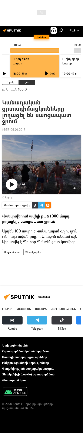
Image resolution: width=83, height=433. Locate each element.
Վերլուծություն (63, 309)
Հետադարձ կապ (14, 380)
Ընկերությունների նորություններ (25, 363)
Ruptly (8, 197)
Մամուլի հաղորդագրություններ (24, 357)
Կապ (46, 351)
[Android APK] (15, 392)
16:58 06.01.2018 (14, 130)
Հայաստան (23, 309)
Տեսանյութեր (33, 252)
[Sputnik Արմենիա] (12, 32)
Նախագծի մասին (15, 345)
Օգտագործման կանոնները (22, 351)
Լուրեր (7, 309)
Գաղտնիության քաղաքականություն (28, 368)
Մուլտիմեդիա (12, 252)
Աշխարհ (41, 309)
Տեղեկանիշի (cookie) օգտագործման (28, 374)
